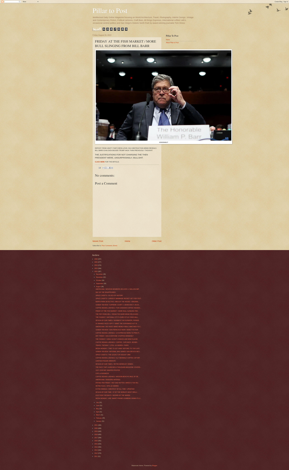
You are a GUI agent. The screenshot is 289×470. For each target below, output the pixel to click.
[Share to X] (108, 168)
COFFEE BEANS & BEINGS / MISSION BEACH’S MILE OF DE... (118, 376)
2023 (96, 268)
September (100, 283)
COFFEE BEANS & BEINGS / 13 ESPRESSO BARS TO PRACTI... (118, 333)
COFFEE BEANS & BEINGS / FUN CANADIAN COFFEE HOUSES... (118, 308)
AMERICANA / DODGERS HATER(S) (108, 380)
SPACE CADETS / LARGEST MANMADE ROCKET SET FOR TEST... (119, 298)
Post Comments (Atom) (109, 245)
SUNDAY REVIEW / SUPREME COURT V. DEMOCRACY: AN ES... (118, 305)
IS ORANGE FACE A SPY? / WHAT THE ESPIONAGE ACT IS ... (117, 323)
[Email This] (103, 168)
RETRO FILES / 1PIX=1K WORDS (107, 386)
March (98, 415)
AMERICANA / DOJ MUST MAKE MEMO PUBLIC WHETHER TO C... (119, 326)
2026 (96, 259)
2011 (96, 456)
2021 (96, 425)
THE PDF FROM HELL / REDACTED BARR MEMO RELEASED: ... (118, 314)
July (97, 402)
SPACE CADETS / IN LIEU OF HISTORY (109, 295)
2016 (96, 441)
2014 (96, 447)
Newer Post (98, 241)
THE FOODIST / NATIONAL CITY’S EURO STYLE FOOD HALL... (117, 317)
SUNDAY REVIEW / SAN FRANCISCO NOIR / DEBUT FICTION (117, 330)
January (99, 421)
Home (127, 241)
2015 (96, 444)
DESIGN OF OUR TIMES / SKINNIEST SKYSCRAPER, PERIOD (117, 320)
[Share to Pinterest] (112, 168)
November (99, 277)
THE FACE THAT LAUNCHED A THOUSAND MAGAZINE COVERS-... (119, 367)
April (97, 412)
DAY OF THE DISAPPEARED (105, 292)
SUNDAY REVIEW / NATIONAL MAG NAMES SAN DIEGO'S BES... (118, 351)
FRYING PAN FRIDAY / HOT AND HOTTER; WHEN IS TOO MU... (117, 383)
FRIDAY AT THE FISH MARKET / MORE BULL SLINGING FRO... (117, 311)
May (97, 409)
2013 (96, 450)
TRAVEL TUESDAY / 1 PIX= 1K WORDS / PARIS (112, 345)
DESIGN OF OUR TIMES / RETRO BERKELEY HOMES (114, 364)
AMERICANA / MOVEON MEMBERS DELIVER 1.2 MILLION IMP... (118, 289)
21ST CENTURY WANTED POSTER (108, 370)
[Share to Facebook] (110, 168)
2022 (96, 271)
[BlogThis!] (106, 168)
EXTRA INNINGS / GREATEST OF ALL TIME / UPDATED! (115, 389)
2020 (96, 428)
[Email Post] (99, 167)
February (99, 418)
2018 (96, 434)
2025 (96, 262)
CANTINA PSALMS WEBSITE (106, 361)
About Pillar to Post (172, 42)
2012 (96, 453)
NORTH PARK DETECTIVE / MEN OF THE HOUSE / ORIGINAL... (118, 302)
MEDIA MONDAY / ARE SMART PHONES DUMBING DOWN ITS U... (119, 398)
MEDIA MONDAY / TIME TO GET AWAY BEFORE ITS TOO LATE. (118, 348)
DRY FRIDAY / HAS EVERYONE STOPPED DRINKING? (114, 336)
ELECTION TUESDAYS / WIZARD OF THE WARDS (113, 395)
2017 (96, 438)
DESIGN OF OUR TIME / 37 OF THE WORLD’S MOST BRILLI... (117, 392)
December (99, 274)
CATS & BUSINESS (102, 373)
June (98, 405)
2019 (96, 431)
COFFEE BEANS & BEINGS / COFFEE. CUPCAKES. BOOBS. (117, 342)
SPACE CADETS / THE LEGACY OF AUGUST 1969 (113, 355)
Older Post (156, 241)
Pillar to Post (110, 10)
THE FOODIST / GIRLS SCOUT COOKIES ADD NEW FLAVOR (117, 339)
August (98, 286)
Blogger (154, 465)
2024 (96, 265)
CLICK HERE (100, 162)
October (99, 280)
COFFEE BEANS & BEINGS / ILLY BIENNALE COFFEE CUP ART (118, 358)
